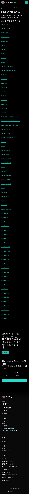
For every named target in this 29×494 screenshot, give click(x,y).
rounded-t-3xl (5, 285)
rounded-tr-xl (5, 314)
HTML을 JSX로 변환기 (8, 461)
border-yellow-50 (18, 8)
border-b (3, 142)
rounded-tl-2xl (5, 293)
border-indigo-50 (6, 163)
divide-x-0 (4, 79)
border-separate (5, 133)
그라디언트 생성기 (7, 472)
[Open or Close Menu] (26, 2)
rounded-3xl (4, 217)
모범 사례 (4, 426)
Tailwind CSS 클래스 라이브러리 (10, 430)
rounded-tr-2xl (5, 306)
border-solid (4, 24)
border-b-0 (4, 146)
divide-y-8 (4, 112)
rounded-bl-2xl (5, 234)
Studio (4, 458)
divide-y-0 (4, 100)
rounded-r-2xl (5, 268)
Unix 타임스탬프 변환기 (8, 477)
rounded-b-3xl (5, 226)
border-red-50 (5, 196)
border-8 (3, 62)
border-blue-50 (5, 150)
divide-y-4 (4, 108)
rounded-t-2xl (5, 280)
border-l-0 (4, 171)
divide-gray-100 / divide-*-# (8, 117)
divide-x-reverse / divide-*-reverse (10, 121)
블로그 (4, 423)
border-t (3, 201)
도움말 (4, 443)
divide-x (3, 75)
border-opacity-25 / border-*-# (9, 70)
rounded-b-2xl (5, 222)
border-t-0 (4, 205)
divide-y (3, 96)
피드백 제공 (5, 353)
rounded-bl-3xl (5, 238)
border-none (4, 41)
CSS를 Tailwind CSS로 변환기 (10, 466)
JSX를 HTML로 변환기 (8, 464)
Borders (8, 8)
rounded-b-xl (4, 230)
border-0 (3, 49)
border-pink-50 (5, 180)
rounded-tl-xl (4, 301)
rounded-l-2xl (5, 259)
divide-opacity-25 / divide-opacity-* (11, 125)
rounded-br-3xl (5, 251)
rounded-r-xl (4, 276)
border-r (3, 188)
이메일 (16, 373)
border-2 (3, 54)
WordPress (5, 433)
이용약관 (4, 411)
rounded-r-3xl (5, 272)
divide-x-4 (4, 87)
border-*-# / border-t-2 (7, 66)
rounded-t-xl (4, 289)
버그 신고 (4, 448)
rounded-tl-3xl (5, 297)
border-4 (3, 58)
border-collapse (5, 129)
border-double (5, 37)
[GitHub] (3, 404)
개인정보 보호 (6, 413)
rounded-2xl (4, 213)
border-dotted (5, 33)
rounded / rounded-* (7, 138)
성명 (3, 373)
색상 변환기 (5, 469)
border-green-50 (6, 159)
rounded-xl (4, 318)
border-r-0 (4, 192)
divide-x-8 (4, 91)
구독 (14, 380)
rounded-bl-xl (5, 243)
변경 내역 (4, 428)
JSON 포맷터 (5, 480)
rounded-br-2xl (5, 247)
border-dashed (5, 28)
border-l (3, 167)
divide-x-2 (4, 83)
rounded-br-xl (5, 255)
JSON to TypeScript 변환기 (9, 475)
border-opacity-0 (6, 175)
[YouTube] (6, 404)
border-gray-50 (5, 154)
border (3, 45)
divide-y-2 (4, 104)
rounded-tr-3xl (5, 310)
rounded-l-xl (4, 264)
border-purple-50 (6, 184)
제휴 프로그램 (6, 451)
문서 (3, 421)
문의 (3, 446)
